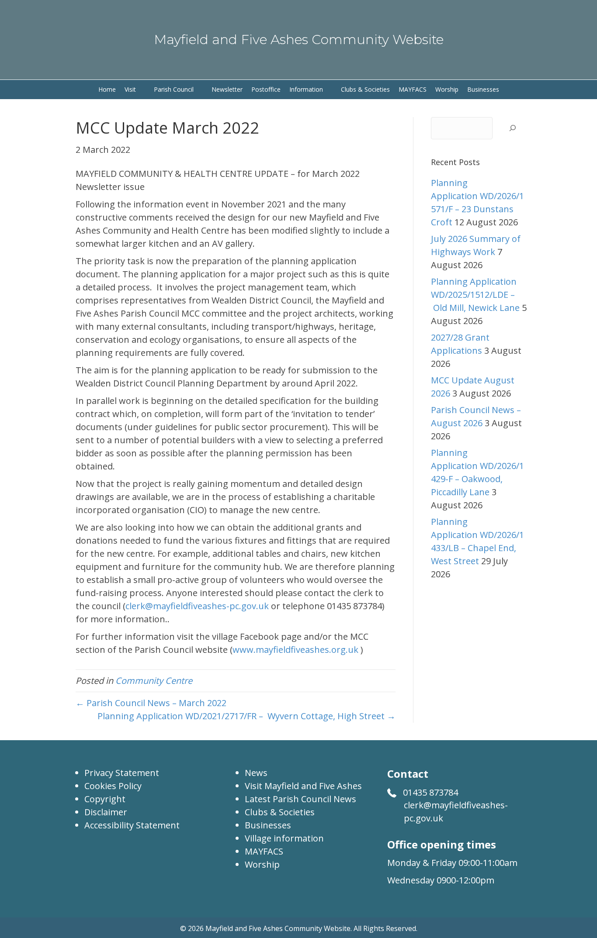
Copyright (104, 799)
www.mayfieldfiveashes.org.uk (295, 649)
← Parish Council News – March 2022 (151, 703)
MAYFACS (264, 851)
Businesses (268, 825)
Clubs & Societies (280, 812)
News (256, 773)
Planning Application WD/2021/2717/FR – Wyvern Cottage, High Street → (246, 716)
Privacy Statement (121, 773)
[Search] (512, 128)
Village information (284, 838)
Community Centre (153, 680)
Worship (262, 864)
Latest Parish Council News (300, 799)
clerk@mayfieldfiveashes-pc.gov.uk (197, 606)
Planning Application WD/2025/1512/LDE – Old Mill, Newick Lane (475, 295)
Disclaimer (105, 812)
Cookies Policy (113, 786)
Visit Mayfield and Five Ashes (303, 786)
